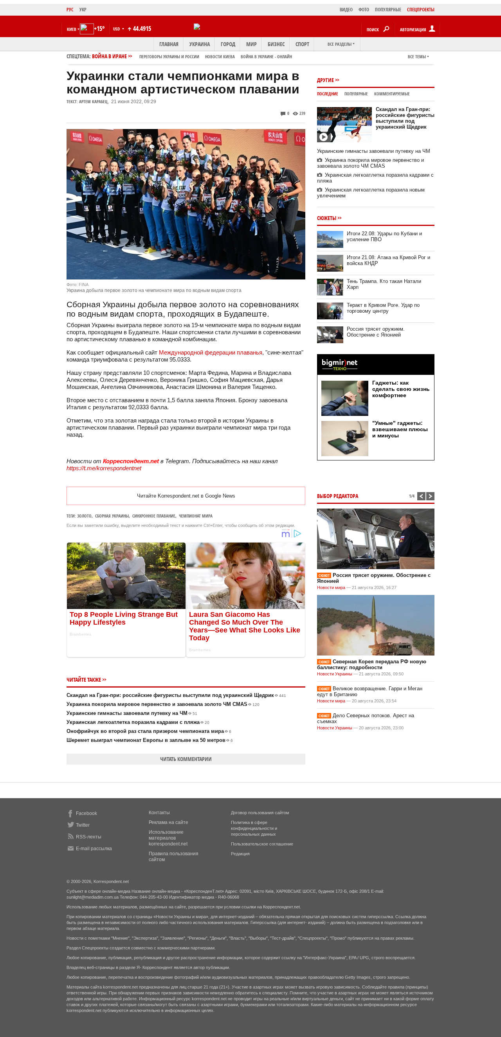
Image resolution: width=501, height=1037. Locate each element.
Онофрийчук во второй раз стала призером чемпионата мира (149, 731)
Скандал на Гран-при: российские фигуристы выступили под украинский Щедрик (176, 695)
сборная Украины (112, 516)
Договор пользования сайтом (260, 812)
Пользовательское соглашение (262, 844)
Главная (168, 44)
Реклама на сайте (168, 822)
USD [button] (117, 29)
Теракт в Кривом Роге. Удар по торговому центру (383, 308)
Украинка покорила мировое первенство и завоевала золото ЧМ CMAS (163, 704)
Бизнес (276, 44)
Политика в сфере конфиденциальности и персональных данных (254, 828)
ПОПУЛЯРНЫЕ (388, 9)
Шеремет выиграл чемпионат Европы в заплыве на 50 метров (150, 740)
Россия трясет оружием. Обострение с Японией (376, 332)
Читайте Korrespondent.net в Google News (186, 496)
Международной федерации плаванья (210, 352)
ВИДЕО (346, 9)
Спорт (302, 44)
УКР (83, 9)
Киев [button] (71, 29)
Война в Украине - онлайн (266, 56)
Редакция (240, 853)
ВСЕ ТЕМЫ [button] (417, 56)
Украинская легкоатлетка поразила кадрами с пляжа (138, 722)
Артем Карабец (93, 101)
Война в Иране (192, 56)
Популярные (356, 94)
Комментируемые (392, 94)
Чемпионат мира (196, 516)
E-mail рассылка (94, 848)
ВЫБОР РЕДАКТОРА (337, 496)
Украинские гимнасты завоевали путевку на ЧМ (132, 713)
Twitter (83, 825)
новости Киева (220, 56)
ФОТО (364, 9)
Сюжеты (326, 218)
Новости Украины (334, 674)
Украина (199, 44)
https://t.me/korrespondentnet (104, 468)
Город (228, 44)
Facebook (86, 813)
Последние (327, 94)
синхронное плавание (153, 516)
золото (84, 516)
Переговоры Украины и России (169, 56)
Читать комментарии (186, 759)
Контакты (159, 812)
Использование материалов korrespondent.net (168, 838)
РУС (70, 9)
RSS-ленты (88, 837)
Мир (251, 44)
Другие (325, 80)
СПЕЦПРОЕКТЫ (420, 9)
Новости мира (331, 587)
